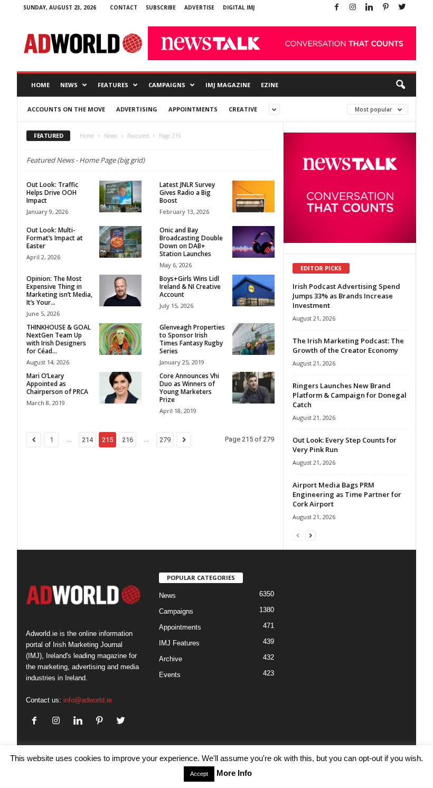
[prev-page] (298, 535)
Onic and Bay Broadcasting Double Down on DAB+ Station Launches (191, 242)
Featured (138, 135)
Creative (243, 109)
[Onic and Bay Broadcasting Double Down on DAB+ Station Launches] (253, 242)
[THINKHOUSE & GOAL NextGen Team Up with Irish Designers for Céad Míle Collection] (120, 339)
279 (165, 440)
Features (113, 85)
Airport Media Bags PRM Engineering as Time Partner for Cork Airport (347, 494)
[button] (400, 85)
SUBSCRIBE (161, 7)
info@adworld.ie (87, 700)
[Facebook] (336, 7)
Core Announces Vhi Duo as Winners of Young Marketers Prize (189, 387)
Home (40, 85)
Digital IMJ (239, 7)
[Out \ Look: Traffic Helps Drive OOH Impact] (120, 196)
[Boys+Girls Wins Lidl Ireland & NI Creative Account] (253, 290)
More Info (234, 772)
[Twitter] (402, 7)
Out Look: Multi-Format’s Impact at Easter (54, 238)
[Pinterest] (385, 7)
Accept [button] (199, 774)
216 (127, 440)
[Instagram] (352, 7)
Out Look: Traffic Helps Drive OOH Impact (52, 192)
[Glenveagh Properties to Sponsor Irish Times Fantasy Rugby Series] (253, 339)
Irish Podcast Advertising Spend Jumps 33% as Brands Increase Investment (346, 296)
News (69, 85)
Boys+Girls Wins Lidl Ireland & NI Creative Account (190, 286)
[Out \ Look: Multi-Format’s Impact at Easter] (120, 242)
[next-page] (310, 535)
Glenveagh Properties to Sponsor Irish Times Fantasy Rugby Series (192, 339)
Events (170, 675)
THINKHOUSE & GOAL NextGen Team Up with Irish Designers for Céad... (58, 339)
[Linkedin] (369, 7)
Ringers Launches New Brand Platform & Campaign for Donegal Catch (350, 395)
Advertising (136, 109)
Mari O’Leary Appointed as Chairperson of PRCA (57, 383)
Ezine (269, 85)
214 (87, 440)
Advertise (199, 7)
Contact (123, 7)
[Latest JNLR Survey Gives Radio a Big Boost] (253, 196)
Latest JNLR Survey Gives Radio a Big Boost (187, 192)
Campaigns (166, 85)
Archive (170, 659)
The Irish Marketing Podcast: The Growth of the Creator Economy (348, 345)
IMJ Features (179, 643)
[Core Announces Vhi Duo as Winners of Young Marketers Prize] (253, 388)
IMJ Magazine (227, 85)
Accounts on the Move (66, 109)
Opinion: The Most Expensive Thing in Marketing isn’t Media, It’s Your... (59, 290)
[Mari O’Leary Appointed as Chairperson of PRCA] (120, 388)
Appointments (193, 109)
